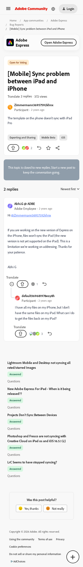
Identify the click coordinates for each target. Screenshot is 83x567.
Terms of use (45, 539)
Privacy (60, 539)
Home (13, 20)
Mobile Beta (48, 137)
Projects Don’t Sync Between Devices (32, 415)
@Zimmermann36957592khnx (31, 215)
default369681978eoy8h (38, 296)
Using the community (21, 539)
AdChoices (19, 561)
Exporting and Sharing (23, 137)
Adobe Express (59, 20)
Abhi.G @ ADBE (24, 204)
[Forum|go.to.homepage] (31, 9)
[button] (8, 10)
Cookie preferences (20, 546)
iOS (63, 137)
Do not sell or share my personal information (35, 554)
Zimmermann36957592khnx (33, 105)
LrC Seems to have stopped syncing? (32, 462)
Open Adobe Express (58, 42)
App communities (34, 20)
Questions (13, 381)
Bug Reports (17, 24)
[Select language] (53, 8)
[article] (41, 244)
